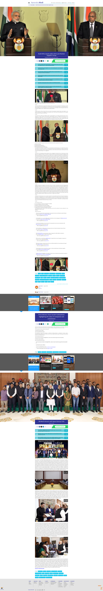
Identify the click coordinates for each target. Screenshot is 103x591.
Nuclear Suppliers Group (54, 277)
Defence (45, 277)
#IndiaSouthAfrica (40, 233)
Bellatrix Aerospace (42, 577)
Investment (60, 571)
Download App (66, 309)
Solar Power (37, 279)
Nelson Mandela (58, 273)
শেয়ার (40, 288)
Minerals (42, 281)
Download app (2, 589)
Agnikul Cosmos (50, 575)
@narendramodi (42, 214)
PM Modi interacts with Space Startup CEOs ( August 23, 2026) (33, 367)
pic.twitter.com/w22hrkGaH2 (51, 347)
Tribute (63, 273)
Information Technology (43, 275)
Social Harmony (49, 352)
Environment (61, 573)
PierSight (36, 577)
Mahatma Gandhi (52, 273)
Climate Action (55, 573)
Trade (42, 277)
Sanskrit (39, 352)
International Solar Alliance (44, 279)
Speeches (52, 281)
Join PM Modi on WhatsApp (60, 60)
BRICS (36, 281)
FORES (39, 281)
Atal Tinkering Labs (38, 573)
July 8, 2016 (46, 215)
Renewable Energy (62, 277)
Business (54, 275)
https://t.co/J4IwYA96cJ (44, 229)
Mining (46, 281)
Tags (36, 273)
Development (62, 275)
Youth (43, 573)
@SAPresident (48, 219)
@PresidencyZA (43, 219)
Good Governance (49, 577)
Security (48, 277)
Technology (37, 275)
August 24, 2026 (49, 348)
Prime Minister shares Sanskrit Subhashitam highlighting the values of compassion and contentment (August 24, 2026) (33, 308)
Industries (50, 275)
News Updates (33, 5)
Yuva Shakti (47, 573)
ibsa (49, 281)
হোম (29, 5)
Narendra (37, 2)
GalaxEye (65, 575)
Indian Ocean (59, 279)
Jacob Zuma (64, 279)
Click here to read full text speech (39, 568)
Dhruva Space (60, 575)
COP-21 (51, 279)
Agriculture (37, 575)
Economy (57, 275)
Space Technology (54, 571)
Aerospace (45, 575)
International (46, 273)
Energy (39, 273)
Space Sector (40, 571)
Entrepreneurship (55, 352)
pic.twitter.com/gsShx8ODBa (46, 254)
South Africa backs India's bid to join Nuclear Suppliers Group (51, 55)
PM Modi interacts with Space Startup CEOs (51, 421)
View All (42, 308)
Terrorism (54, 279)
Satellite (51, 573)
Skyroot (41, 575)
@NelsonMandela (48, 214)
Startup (44, 571)
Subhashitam (44, 352)
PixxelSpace (55, 575)
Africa (42, 273)
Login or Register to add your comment (62, 283)
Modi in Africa (37, 277)
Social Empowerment (62, 352)
